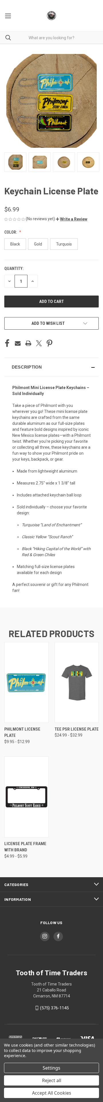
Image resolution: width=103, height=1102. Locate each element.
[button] (71, 219)
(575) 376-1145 (54, 1007)
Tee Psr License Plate (77, 729)
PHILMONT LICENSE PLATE (22, 732)
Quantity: (13, 268)
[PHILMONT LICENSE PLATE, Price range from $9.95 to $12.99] (26, 682)
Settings (51, 1068)
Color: (11, 232)
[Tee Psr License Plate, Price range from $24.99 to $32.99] (77, 682)
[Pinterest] (49, 343)
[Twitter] (39, 343)
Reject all (51, 1080)
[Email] (18, 343)
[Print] (28, 343)
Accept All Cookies (51, 1093)
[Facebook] (7, 343)
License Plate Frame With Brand (25, 847)
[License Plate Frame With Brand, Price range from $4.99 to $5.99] (26, 797)
